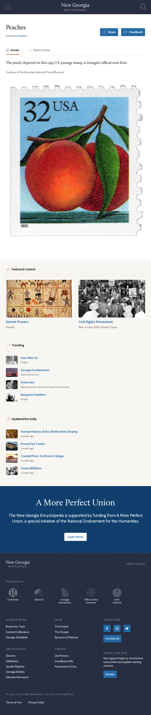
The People (62, 632)
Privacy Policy (36, 702)
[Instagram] (117, 628)
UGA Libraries (117, 601)
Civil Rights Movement (95, 322)
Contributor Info (64, 661)
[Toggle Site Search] (143, 7)
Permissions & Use (65, 666)
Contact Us (112, 638)
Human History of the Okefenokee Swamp (49, 431)
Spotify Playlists (15, 666)
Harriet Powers (17, 322)
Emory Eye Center (33, 444)
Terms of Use (14, 702)
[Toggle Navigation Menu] (7, 7)
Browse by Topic (15, 626)
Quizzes (11, 655)
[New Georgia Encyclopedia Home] (75, 7)
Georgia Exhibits (15, 671)
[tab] (12, 51)
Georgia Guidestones (35, 370)
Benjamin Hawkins (33, 395)
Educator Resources (17, 677)
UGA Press (12, 599)
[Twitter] (127, 628)
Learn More (75, 537)
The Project (61, 626)
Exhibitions (12, 661)
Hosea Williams (31, 468)
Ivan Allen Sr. (29, 358)
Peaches (22, 35)
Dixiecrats (27, 382)
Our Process (62, 655)
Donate (110, 674)
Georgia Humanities (65, 601)
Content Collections (17, 632)
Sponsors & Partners (66, 637)
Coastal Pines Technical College (42, 456)
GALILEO (39, 599)
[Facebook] (106, 628)
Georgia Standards (17, 637)
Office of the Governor (91, 601)
